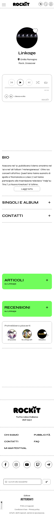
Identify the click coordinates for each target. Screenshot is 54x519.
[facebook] (5, 464)
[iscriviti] (46, 482)
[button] (6, 335)
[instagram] (16, 464)
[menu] (3, 4)
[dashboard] (51, 4)
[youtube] (27, 464)
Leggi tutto (27, 189)
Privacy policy (34, 509)
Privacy (2, 506)
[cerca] (46, 4)
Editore (25, 497)
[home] (21, 4)
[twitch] (37, 464)
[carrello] (41, 4)
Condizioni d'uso (21, 509)
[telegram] (48, 464)
